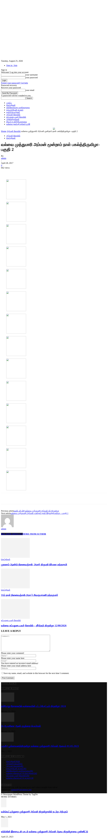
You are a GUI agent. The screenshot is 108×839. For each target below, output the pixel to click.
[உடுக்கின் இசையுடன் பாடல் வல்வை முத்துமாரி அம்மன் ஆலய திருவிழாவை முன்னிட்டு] (4, 826)
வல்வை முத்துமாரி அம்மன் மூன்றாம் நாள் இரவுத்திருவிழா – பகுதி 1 (39, 513)
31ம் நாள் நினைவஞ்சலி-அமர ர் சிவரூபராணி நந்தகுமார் (29, 595)
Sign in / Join (11, 65)
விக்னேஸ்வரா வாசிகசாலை (18, 107)
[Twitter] (34, 171)
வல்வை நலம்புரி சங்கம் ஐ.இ (18, 124)
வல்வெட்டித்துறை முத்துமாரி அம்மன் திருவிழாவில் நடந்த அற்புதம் (34, 811)
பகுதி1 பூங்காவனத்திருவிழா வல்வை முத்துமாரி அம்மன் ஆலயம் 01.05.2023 (40, 746)
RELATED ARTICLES (12, 534)
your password (31, 77)
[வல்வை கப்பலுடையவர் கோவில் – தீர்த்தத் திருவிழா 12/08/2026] (15, 618)
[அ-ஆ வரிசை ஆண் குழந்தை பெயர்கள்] (7, 721)
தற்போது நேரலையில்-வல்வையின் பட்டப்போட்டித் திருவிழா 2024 (33, 706)
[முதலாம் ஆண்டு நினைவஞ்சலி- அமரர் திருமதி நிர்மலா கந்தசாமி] (15, 557)
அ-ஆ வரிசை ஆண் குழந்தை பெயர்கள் (21, 726)
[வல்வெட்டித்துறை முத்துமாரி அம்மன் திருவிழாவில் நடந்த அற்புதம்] (3, 806)
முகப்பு (9, 103)
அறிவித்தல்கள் (12, 119)
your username (31, 75)
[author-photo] (7, 526)
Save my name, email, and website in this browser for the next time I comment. (36, 673)
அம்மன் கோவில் (13, 115)
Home (3, 131)
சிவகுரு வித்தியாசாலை (16, 122)
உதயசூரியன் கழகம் (14, 110)
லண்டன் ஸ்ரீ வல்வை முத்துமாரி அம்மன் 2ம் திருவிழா (36, 511)
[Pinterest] (43, 171)
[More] (62, 172)
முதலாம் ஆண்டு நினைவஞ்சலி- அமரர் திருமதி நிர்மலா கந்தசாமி (34, 564)
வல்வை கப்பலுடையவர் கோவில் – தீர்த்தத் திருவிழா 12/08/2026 (34, 625)
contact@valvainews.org (21, 790)
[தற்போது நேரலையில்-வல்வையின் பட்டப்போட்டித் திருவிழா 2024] (7, 701)
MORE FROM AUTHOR (34, 534)
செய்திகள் (11, 105)
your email (29, 90)
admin (3, 158)
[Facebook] (24, 171)
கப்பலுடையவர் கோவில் (16, 117)
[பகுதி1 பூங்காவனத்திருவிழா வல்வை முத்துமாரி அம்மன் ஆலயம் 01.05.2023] (7, 741)
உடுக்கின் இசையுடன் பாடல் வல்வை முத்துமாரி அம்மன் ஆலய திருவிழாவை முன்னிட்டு (44, 831)
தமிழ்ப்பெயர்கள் (13, 112)
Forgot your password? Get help (14, 83)
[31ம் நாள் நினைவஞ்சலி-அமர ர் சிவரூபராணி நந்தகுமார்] (15, 587)
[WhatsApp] (53, 171)
